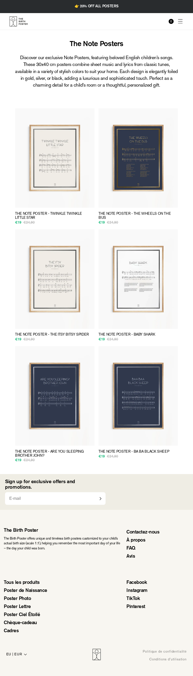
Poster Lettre (17, 606)
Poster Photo (17, 598)
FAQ (130, 548)
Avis (130, 556)
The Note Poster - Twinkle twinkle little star (48, 216)
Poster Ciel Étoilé (22, 615)
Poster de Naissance (25, 590)
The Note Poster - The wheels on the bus (135, 216)
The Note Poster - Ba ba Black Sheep (134, 452)
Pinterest (135, 606)
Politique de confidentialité (165, 651)
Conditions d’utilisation (168, 659)
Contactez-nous (142, 532)
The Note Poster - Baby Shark (127, 335)
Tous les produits (22, 582)
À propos (135, 540)
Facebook (136, 582)
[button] (180, 21)
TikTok (133, 598)
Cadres (11, 631)
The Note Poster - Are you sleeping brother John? (49, 454)
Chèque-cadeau (20, 623)
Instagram (137, 590)
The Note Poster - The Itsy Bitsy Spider (52, 335)
